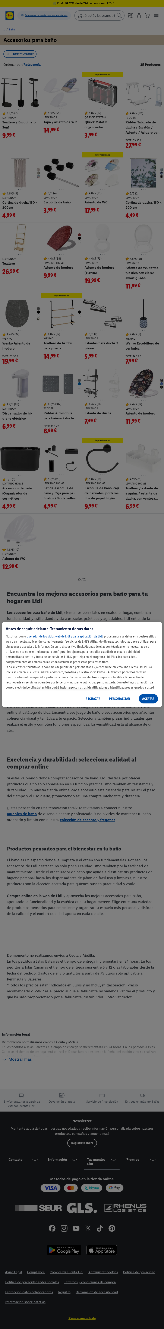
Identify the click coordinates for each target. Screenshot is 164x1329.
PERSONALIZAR (119, 699)
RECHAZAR (93, 699)
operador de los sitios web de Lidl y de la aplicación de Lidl (65, 636)
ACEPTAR (148, 699)
